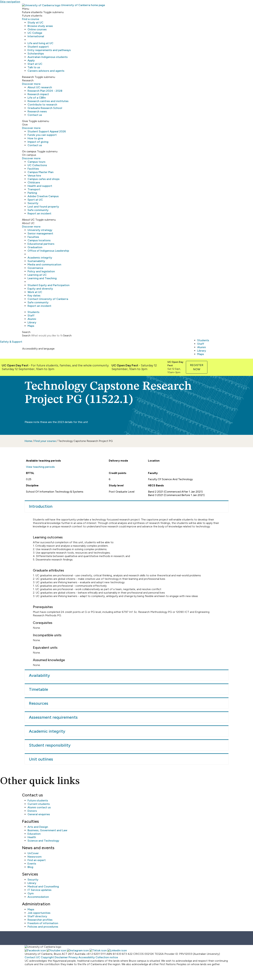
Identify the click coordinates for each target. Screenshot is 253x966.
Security (33, 203)
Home (28, 441)
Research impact (38, 94)
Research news (37, 111)
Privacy (73, 957)
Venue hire (34, 175)
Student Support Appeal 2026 (47, 131)
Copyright (47, 957)
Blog (30, 867)
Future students (38, 800)
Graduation (35, 247)
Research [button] (28, 77)
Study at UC (35, 22)
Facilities (33, 168)
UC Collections (37, 165)
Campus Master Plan (41, 172)
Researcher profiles (40, 919)
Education (34, 833)
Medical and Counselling (43, 886)
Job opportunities (39, 912)
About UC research (40, 87)
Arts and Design (38, 826)
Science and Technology (43, 840)
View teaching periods (40, 466)
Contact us (35, 115)
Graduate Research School (45, 108)
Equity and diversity (40, 288)
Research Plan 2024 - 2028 (45, 90)
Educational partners (41, 243)
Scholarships (36, 53)
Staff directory (37, 916)
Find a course (30, 19)
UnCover (33, 853)
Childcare (34, 182)
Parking (32, 192)
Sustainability (36, 261)
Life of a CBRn (37, 97)
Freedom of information (43, 923)
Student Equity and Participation (49, 285)
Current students (39, 804)
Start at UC (35, 63)
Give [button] (25, 121)
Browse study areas (40, 26)
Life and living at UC (40, 43)
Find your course (45, 441)
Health (32, 837)
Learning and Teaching (42, 278)
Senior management (40, 233)
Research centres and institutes (48, 101)
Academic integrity (40, 257)
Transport (34, 189)
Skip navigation (10, 1)
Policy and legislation (41, 271)
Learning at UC (37, 274)
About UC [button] (28, 219)
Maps (31, 325)
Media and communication (44, 264)
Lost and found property (43, 206)
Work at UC (35, 292)
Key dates (34, 295)
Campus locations (39, 240)
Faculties (33, 237)
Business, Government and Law (47, 830)
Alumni (32, 319)
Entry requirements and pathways (49, 50)
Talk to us (34, 67)
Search (26, 335)
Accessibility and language (38, 348)
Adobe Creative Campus (43, 196)
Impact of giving (38, 141)
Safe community (38, 210)
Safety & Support (11, 341)
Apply (31, 60)
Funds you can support (42, 134)
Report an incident (39, 213)
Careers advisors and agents (46, 70)
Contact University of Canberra (48, 299)
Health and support (40, 186)
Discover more (31, 83)
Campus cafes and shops (44, 179)
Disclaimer (61, 957)
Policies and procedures (43, 926)
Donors (32, 810)
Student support (38, 46)
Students (33, 312)
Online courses (37, 29)
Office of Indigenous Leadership (48, 250)
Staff (31, 315)
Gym (31, 893)
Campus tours (36, 161)
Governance (35, 268)
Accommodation (38, 896)
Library (32, 322)
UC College (35, 32)
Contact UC (32, 957)
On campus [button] (29, 151)
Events (32, 863)
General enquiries (39, 814)
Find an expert (37, 860)
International (36, 36)
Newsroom (34, 856)
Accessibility (86, 957)
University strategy (40, 230)
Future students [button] (32, 12)
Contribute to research (42, 104)
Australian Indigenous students (48, 57)
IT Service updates (39, 890)
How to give (35, 138)
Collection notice (107, 957)
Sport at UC (35, 199)
